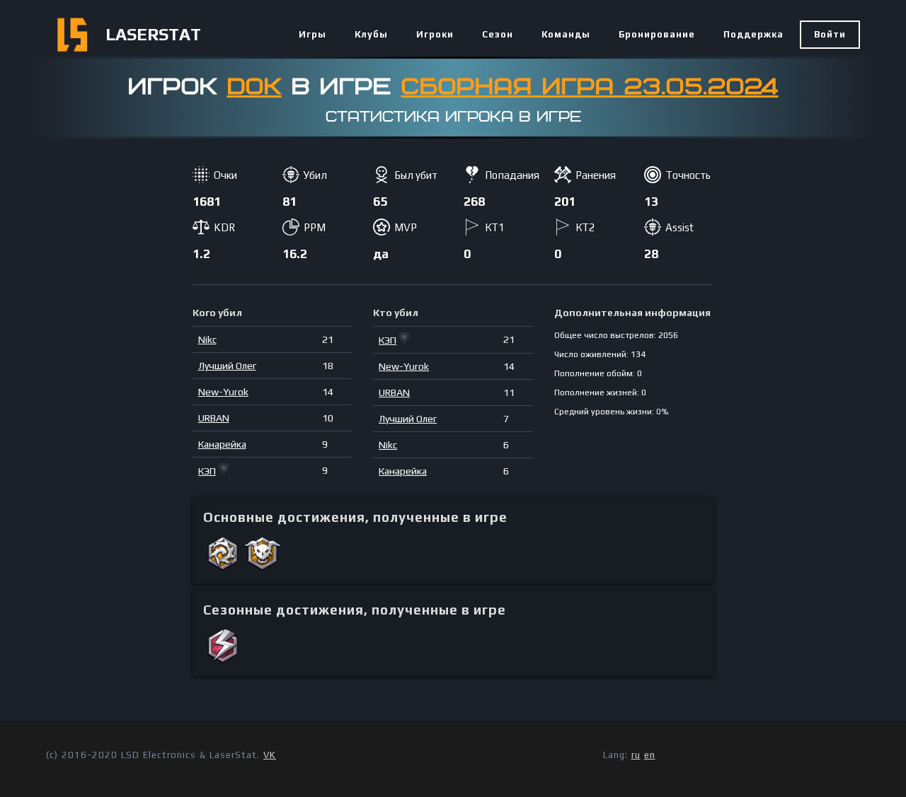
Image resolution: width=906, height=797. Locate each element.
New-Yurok (223, 391)
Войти (830, 34)
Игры (312, 34)
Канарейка (222, 444)
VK (269, 755)
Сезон (497, 34)
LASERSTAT (153, 34)
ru (636, 755)
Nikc (207, 339)
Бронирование (657, 34)
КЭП (207, 471)
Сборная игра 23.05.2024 (590, 87)
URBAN (213, 418)
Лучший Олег (227, 365)
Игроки (435, 34)
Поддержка (753, 34)
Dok (254, 87)
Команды (565, 34)
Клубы (371, 34)
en (649, 755)
